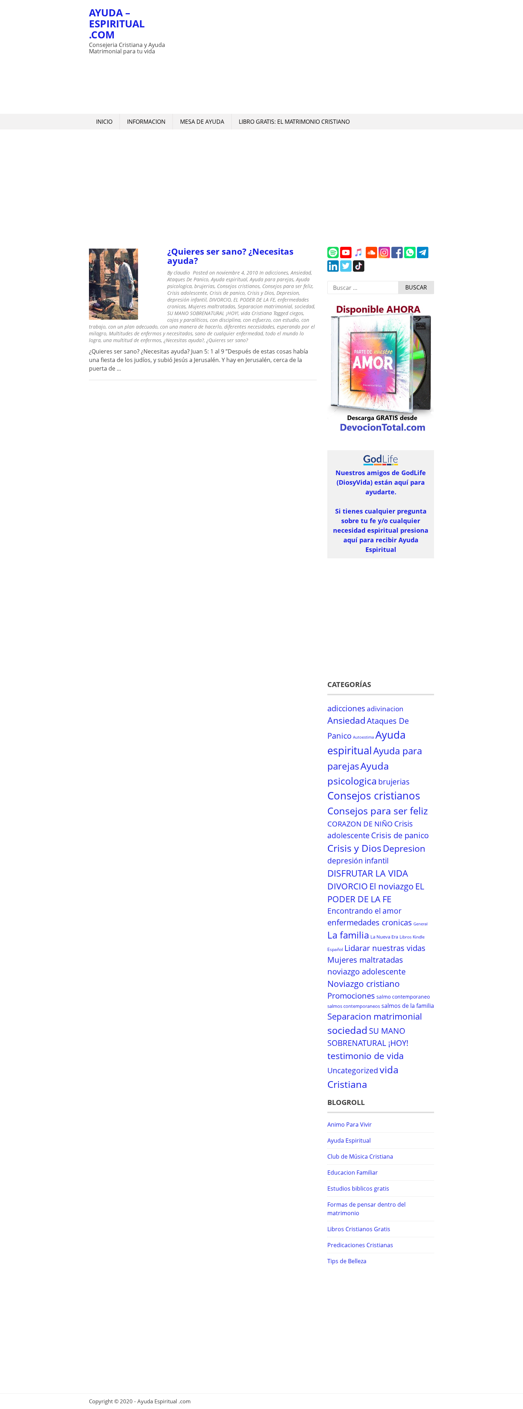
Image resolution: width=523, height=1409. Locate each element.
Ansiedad (301, 272)
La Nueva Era (384, 937)
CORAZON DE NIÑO (360, 824)
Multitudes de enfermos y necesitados (150, 333)
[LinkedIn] (333, 269)
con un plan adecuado (133, 326)
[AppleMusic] (358, 256)
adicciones (276, 272)
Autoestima (363, 737)
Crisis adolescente (187, 292)
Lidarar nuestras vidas (385, 947)
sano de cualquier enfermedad (229, 333)
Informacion (146, 122)
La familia (348, 935)
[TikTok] (358, 269)
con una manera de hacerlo (191, 326)
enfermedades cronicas (369, 922)
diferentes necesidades (249, 326)
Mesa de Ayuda (202, 122)
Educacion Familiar (352, 1172)
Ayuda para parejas (272, 279)
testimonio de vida (365, 1056)
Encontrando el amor (364, 911)
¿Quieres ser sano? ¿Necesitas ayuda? (230, 255)
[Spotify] (333, 256)
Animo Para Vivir (349, 1124)
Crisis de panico (227, 292)
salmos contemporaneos (353, 1006)
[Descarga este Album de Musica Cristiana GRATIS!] (380, 432)
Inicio (104, 122)
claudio (182, 272)
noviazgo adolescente (366, 971)
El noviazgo (391, 886)
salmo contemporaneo (403, 996)
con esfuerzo (257, 320)
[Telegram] (422, 256)
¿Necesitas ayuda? (184, 340)
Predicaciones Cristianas (360, 1245)
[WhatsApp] (410, 256)
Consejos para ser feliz (287, 286)
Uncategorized (352, 1070)
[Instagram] (384, 256)
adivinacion (385, 708)
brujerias (204, 286)
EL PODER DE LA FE (254, 299)
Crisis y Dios (260, 292)
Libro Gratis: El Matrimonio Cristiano (294, 122)
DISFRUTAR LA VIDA (367, 873)
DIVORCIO (220, 299)
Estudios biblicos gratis (358, 1188)
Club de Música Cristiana (360, 1156)
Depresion (287, 292)
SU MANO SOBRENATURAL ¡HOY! (202, 313)
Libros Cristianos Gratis (358, 1229)
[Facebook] (397, 256)
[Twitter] (346, 269)
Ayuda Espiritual (349, 1140)
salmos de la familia (407, 1006)
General (420, 923)
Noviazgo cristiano (363, 983)
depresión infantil (187, 299)
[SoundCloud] (371, 256)
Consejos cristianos (238, 286)
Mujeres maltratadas (211, 306)
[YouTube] (346, 256)
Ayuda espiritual (229, 279)
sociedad (304, 306)
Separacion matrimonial (265, 306)
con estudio (286, 320)
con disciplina (225, 320)
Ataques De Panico (187, 279)
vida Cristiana (256, 313)
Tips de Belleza (346, 1261)
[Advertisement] (302, 57)
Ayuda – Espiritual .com (117, 23)
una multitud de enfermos (132, 340)
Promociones (351, 995)
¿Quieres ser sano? (227, 340)
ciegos (296, 313)
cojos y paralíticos (187, 320)
